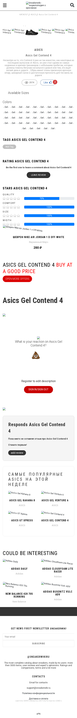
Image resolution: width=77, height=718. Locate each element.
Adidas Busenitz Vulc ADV (57, 593)
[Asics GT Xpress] (22, 514)
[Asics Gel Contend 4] (55, 514)
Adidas (19, 573)
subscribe (38, 643)
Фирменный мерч (38, 242)
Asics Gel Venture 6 (55, 500)
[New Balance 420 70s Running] (19, 586)
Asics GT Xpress (22, 520)
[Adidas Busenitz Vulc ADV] (57, 585)
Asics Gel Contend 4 (55, 520)
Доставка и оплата (38, 698)
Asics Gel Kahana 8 (22, 500)
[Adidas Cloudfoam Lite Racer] (57, 562)
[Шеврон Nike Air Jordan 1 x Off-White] (38, 230)
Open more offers (17, 278)
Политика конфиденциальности (38, 693)
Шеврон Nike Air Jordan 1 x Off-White (38, 237)
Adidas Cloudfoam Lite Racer (57, 570)
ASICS (33, 14)
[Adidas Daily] (19, 562)
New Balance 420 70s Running (19, 595)
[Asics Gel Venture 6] (55, 494)
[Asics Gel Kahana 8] (22, 494)
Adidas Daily (19, 568)
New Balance (19, 601)
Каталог (23, 14)
